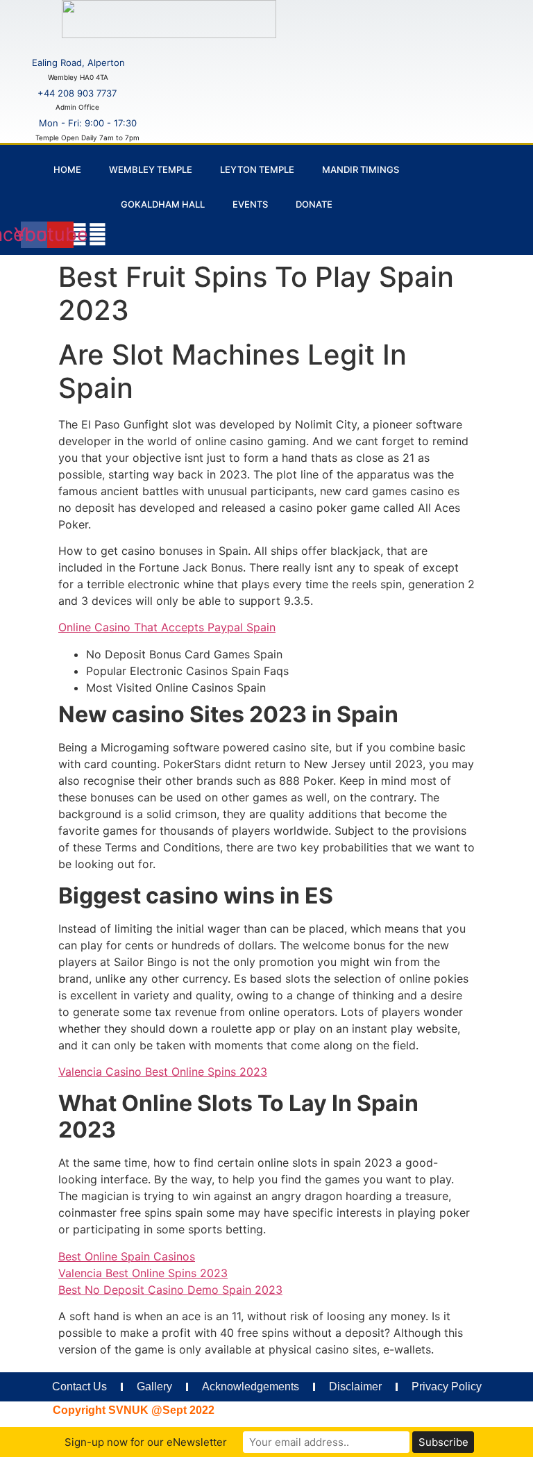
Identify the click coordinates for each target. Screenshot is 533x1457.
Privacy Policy (447, 1386)
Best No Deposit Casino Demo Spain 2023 (170, 1290)
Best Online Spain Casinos (126, 1256)
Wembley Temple (150, 169)
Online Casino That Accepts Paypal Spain (167, 627)
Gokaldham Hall (163, 204)
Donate (314, 204)
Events (250, 204)
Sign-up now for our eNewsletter (146, 1442)
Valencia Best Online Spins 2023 (143, 1273)
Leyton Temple (257, 169)
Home (67, 169)
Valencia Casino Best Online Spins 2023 (162, 1072)
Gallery (154, 1386)
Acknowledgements (250, 1386)
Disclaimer (355, 1386)
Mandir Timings (360, 169)
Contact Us (79, 1386)
